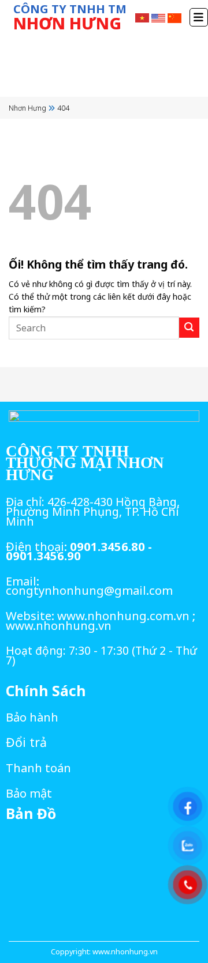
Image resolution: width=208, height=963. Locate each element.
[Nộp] (189, 328)
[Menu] (199, 17)
